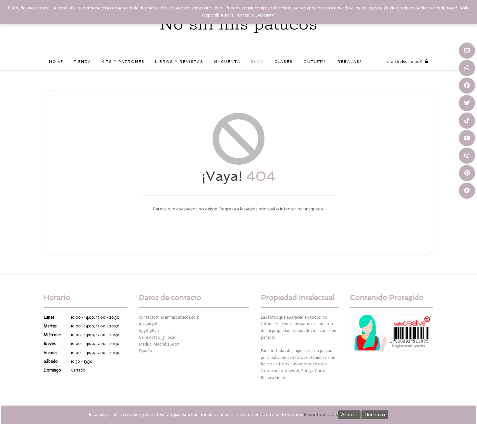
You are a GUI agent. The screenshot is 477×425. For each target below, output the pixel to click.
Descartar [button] (265, 15)
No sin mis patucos (238, 24)
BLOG (257, 62)
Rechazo (374, 415)
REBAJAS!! (350, 62)
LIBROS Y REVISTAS (179, 62)
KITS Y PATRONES (123, 62)
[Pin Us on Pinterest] (467, 173)
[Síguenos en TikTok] (467, 120)
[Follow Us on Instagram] (467, 156)
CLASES (284, 62)
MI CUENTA (227, 62)
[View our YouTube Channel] (467, 138)
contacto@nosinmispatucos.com (169, 317)
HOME (56, 62)
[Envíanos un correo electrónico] (467, 50)
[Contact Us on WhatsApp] (467, 68)
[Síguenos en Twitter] (467, 103)
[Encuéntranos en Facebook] (467, 85)
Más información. (321, 414)
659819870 (149, 330)
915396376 (148, 323)
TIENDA (82, 62)
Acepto (349, 415)
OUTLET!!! (315, 62)
